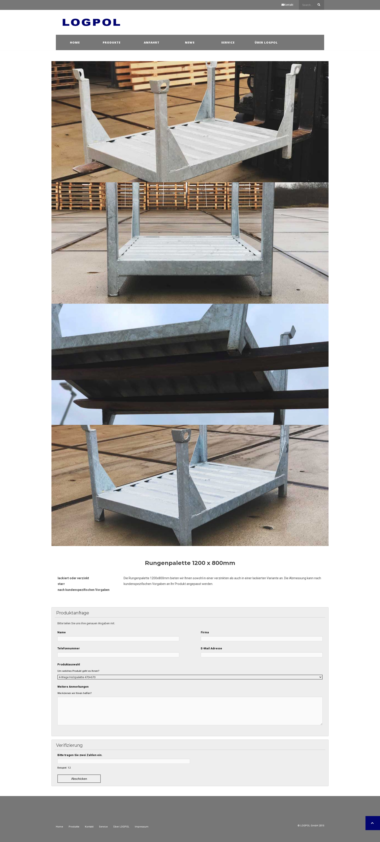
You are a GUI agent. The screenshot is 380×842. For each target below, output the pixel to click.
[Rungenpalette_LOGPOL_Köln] (190, 242)
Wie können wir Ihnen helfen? (74, 693)
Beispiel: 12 (64, 767)
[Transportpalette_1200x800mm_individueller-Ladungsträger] (190, 364)
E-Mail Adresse (211, 648)
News (190, 42)
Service (228, 42)
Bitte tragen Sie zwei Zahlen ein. (79, 755)
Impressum (141, 826)
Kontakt (288, 4)
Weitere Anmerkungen (73, 686)
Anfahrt (151, 42)
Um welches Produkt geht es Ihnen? (78, 670)
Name (61, 632)
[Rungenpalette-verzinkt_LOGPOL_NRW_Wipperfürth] (190, 485)
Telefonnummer (68, 648)
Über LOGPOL (121, 826)
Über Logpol (266, 42)
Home (75, 42)
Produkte (112, 42)
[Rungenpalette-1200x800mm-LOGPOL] (190, 121)
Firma (205, 632)
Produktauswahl (68, 664)
